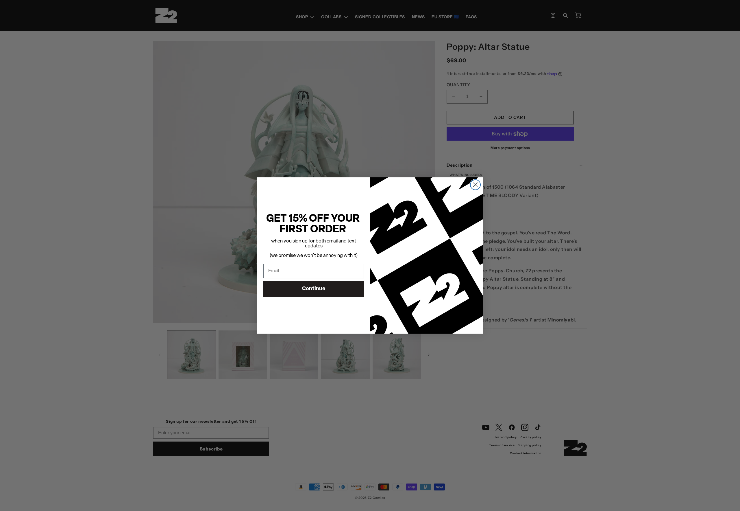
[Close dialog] (475, 185)
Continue (313, 289)
